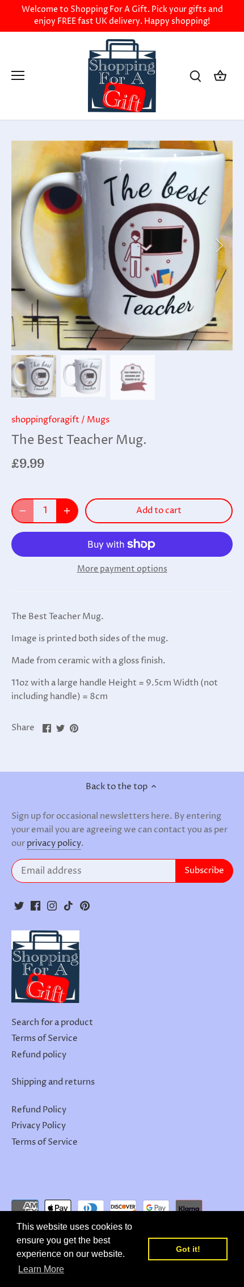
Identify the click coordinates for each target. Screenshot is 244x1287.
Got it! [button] (188, 1249)
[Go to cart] (220, 75)
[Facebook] (35, 905)
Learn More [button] (41, 1269)
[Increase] (67, 511)
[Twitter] (19, 905)
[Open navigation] (17, 75)
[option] (122, 245)
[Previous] (25, 245)
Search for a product (52, 1022)
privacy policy (54, 843)
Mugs (98, 420)
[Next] (218, 245)
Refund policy (38, 1055)
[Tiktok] (68, 905)
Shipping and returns (53, 1082)
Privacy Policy (38, 1126)
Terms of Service (44, 1038)
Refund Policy (38, 1110)
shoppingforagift (45, 420)
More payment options (122, 569)
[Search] (195, 75)
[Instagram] (52, 905)
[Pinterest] (85, 905)
